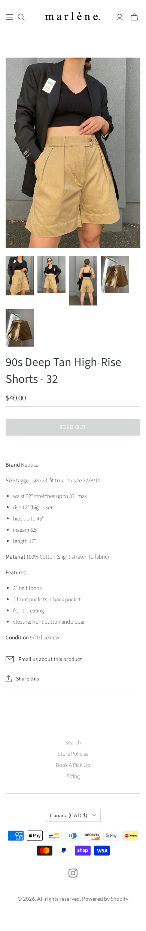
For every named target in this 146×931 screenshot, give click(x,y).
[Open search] (21, 17)
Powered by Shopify (105, 898)
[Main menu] (9, 17)
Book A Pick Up (73, 765)
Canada (68, 815)
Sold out (73, 427)
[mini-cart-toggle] (134, 17)
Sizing (73, 776)
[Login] (120, 17)
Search (73, 743)
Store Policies (73, 754)
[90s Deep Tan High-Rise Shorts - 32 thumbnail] (20, 275)
